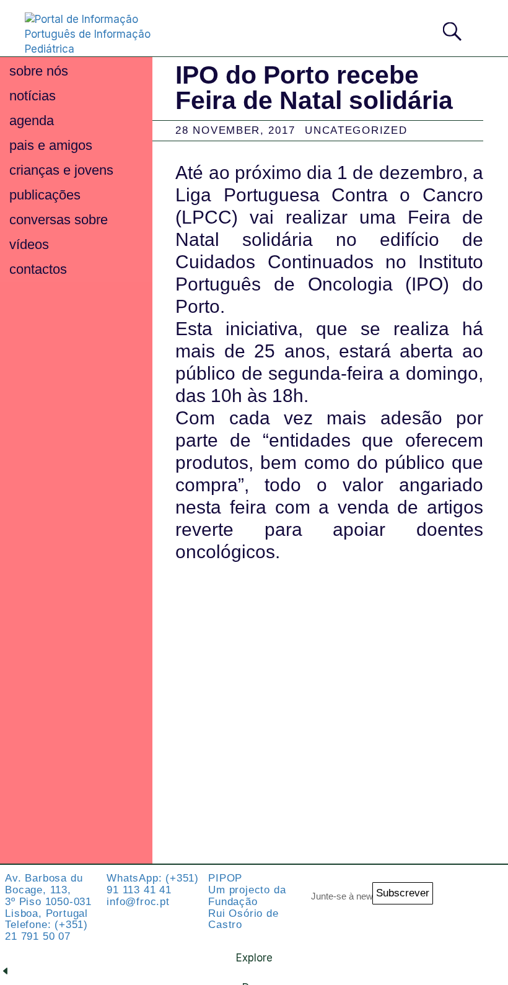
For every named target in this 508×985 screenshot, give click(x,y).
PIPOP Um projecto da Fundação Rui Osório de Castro (247, 901)
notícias (32, 95)
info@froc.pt (138, 902)
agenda (31, 120)
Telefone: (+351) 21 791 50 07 (46, 930)
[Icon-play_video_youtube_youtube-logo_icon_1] (486, 925)
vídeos (29, 244)
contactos (38, 269)
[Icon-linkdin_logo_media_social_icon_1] (486, 890)
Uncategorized (356, 130)
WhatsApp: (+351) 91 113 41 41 (153, 884)
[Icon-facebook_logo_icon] (452, 925)
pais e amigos (50, 145)
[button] (478, 28)
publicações (45, 195)
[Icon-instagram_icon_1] (452, 890)
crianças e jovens (61, 170)
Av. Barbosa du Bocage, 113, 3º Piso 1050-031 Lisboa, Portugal (48, 895)
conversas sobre (58, 219)
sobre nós (38, 71)
